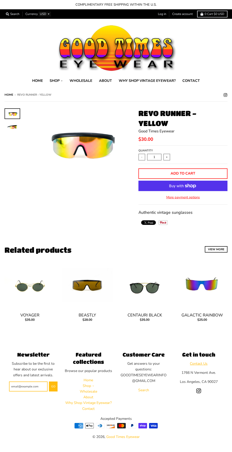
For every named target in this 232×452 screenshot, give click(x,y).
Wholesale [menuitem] (81, 80)
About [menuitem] (105, 80)
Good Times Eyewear (156, 131)
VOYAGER (29, 315)
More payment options (183, 197)
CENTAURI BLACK (145, 315)
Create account (182, 14)
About (88, 397)
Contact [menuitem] (191, 80)
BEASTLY (87, 315)
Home (9, 95)
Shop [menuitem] (55, 80)
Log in (162, 14)
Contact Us (199, 363)
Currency (31, 14)
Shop (87, 385)
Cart (214, 14)
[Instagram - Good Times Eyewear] (225, 94)
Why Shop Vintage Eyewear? (88, 402)
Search (143, 390)
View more (216, 249)
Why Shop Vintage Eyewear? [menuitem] (147, 80)
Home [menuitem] (37, 80)
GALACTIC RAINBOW (202, 315)
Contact (88, 408)
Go (53, 386)
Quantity (145, 150)
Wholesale (88, 391)
